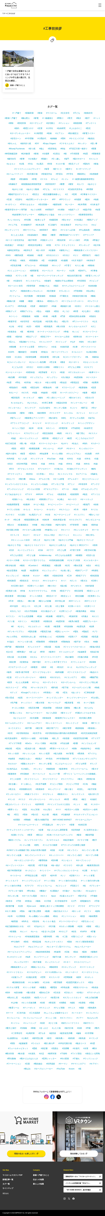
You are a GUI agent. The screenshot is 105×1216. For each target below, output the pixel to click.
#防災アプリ (65, 591)
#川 (28, 926)
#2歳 (96, 459)
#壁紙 (34, 1048)
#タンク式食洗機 (29, 1003)
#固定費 (12, 662)
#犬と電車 (60, 606)
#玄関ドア (72, 637)
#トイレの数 (25, 845)
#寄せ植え (31, 891)
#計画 (40, 428)
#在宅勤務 (28, 296)
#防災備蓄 (79, 596)
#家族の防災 (95, 647)
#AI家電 (33, 352)
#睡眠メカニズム (38, 967)
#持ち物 (55, 357)
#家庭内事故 (81, 611)
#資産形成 (61, 494)
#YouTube (51, 459)
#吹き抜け (31, 499)
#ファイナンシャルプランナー (27, 169)
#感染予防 (87, 210)
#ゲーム (35, 682)
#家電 (36, 118)
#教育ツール (14, 1008)
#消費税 (62, 1003)
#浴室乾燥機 (30, 357)
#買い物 (23, 443)
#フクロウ (68, 865)
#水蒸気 (31, 1053)
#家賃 (82, 916)
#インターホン (15, 408)
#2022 (10, 464)
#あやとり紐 (17, 189)
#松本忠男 (40, 225)
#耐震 (69, 438)
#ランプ (93, 764)
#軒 (12, 626)
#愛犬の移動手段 (41, 820)
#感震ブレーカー (90, 621)
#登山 (38, 311)
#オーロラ (72, 499)
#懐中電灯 (36, 662)
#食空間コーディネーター (37, 199)
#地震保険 (78, 377)
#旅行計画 (69, 1028)
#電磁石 (85, 631)
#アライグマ (94, 906)
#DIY (37, 143)
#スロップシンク (69, 967)
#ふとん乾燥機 (22, 682)
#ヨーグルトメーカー (43, 1069)
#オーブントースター (15, 865)
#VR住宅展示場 (65, 1043)
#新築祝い (92, 728)
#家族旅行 (13, 387)
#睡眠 (93, 296)
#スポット (89, 977)
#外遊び (20, 245)
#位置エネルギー (67, 896)
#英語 (96, 311)
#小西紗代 (42, 138)
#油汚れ (91, 418)
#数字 (94, 840)
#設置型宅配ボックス (75, 982)
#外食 (22, 591)
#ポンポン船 (13, 896)
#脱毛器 (95, 637)
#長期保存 (40, 789)
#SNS (8, 255)
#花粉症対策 (57, 576)
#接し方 (55, 738)
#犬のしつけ (15, 611)
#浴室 (8, 357)
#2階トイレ (92, 936)
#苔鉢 (25, 814)
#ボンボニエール (93, 520)
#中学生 (69, 174)
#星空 (22, 448)
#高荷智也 (52, 148)
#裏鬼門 (86, 504)
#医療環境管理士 (85, 215)
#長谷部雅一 (43, 204)
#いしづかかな (14, 220)
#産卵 (78, 977)
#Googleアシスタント (30, 692)
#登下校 (65, 687)
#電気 (75, 631)
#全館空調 (64, 347)
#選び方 (65, 321)
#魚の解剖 (69, 657)
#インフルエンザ (89, 743)
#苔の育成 (9, 698)
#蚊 (8, 814)
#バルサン (51, 509)
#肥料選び (21, 652)
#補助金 (95, 357)
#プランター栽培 (16, 891)
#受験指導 (53, 642)
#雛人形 (77, 708)
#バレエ (27, 509)
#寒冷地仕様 (10, 565)
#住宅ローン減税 (28, 738)
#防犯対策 (21, 123)
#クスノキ (14, 535)
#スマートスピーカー (48, 443)
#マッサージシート (37, 799)
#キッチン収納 (60, 408)
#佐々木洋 (40, 250)
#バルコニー (77, 352)
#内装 (97, 748)
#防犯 (26, 942)
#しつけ (66, 311)
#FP (53, 199)
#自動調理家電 (13, 504)
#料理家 (89, 189)
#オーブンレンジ (83, 860)
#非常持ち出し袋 (28, 637)
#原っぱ (32, 652)
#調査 (9, 337)
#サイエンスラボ (76, 138)
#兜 (78, 703)
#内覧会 (28, 901)
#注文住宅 (65, 113)
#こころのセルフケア (85, 438)
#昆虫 (18, 748)
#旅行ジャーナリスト (70, 1023)
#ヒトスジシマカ (65, 474)
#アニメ (71, 484)
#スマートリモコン (15, 972)
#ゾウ (95, 631)
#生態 (47, 626)
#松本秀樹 (82, 204)
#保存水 (9, 901)
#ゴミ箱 (11, 621)
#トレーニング (30, 1023)
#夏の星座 (31, 992)
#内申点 (25, 921)
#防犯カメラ (52, 301)
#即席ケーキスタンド (59, 748)
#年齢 (54, 306)
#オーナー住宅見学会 (15, 240)
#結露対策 (34, 570)
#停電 (34, 179)
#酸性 (93, 469)
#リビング (94, 281)
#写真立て (74, 886)
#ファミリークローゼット (75, 647)
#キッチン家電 (45, 764)
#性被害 (57, 952)
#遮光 (80, 779)
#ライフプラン (67, 779)
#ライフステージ (50, 779)
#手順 (96, 901)
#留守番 (28, 728)
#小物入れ (58, 469)
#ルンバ (23, 931)
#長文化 (12, 789)
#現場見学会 (46, 174)
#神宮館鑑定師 (11, 154)
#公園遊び (54, 891)
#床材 (43, 667)
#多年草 (53, 875)
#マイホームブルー (84, 820)
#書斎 (30, 301)
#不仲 (11, 601)
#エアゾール (81, 474)
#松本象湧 (25, 154)
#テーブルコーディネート (73, 301)
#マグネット (48, 794)
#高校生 (92, 316)
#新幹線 (94, 525)
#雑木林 (26, 576)
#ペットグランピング (31, 881)
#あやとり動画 (33, 189)
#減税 (72, 1003)
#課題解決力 (85, 901)
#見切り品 (90, 555)
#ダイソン (22, 621)
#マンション (64, 123)
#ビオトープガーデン (72, 357)
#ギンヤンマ (70, 957)
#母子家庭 (37, 962)
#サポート (71, 448)
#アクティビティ (15, 474)
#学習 (20, 326)
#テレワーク (93, 301)
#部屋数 (13, 931)
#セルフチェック (35, 947)
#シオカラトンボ (14, 957)
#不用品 (13, 260)
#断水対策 (9, 1053)
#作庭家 (77, 199)
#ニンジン (77, 535)
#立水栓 (46, 982)
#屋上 (97, 926)
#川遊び (66, 891)
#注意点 (56, 154)
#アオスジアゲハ (51, 489)
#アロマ (28, 494)
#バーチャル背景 (27, 347)
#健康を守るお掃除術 (64, 281)
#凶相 (95, 504)
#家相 (36, 154)
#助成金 (95, 987)
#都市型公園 (37, 1038)
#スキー (67, 962)
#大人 (51, 474)
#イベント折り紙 (25, 642)
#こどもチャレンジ (63, 764)
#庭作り (69, 169)
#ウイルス (35, 1043)
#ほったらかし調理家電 (57, 830)
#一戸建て (16, 113)
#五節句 (18, 199)
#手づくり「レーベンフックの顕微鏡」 (80, 774)
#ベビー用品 (39, 504)
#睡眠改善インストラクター (86, 250)
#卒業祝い (47, 692)
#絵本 (31, 428)
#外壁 (92, 1043)
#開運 (93, 148)
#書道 (62, 362)
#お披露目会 (12, 1038)
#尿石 (49, 1038)
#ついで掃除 (40, 743)
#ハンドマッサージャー (77, 698)
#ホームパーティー (15, 174)
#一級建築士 (47, 118)
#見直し (80, 789)
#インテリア (30, 408)
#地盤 (34, 393)
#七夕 (72, 342)
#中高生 (49, 759)
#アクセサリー (44, 469)
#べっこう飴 (51, 1018)
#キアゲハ (94, 1064)
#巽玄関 (52, 1003)
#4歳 (60, 464)
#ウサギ (81, 906)
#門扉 (62, 316)
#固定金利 (34, 387)
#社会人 (75, 443)
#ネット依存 (13, 753)
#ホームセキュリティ (14, 723)
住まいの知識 (38, 1179)
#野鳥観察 (43, 265)
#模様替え (81, 174)
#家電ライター (88, 133)
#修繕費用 (93, 916)
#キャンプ (56, 265)
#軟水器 (21, 1053)
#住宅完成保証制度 (89, 733)
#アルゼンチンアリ (89, 489)
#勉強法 (91, 138)
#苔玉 (16, 814)
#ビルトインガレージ (16, 362)
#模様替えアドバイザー (35, 418)
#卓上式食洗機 (91, 997)
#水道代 (76, 1048)
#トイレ (65, 179)
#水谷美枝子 (66, 225)
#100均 (11, 352)
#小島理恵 (38, 133)
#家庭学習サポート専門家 (16, 210)
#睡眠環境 (53, 967)
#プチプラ (29, 886)
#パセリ (94, 870)
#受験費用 (40, 642)
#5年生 (69, 464)
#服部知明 (57, 204)
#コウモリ (10, 515)
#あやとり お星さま (57, 545)
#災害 (40, 128)
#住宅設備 (37, 321)
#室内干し (82, 271)
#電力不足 (82, 896)
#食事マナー (94, 372)
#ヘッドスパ (26, 703)
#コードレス (47, 271)
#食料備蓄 (59, 672)
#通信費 (57, 565)
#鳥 (86, 357)
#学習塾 (27, 220)
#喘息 (85, 494)
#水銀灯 (93, 799)
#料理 (75, 311)
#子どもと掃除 (74, 367)
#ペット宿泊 (49, 881)
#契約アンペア (81, 570)
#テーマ (9, 1013)
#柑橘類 (79, 555)
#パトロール (15, 875)
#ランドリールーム (79, 769)
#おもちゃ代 (92, 1018)
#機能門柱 (94, 677)
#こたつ (73, 408)
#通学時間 (47, 936)
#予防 (18, 901)
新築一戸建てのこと (41, 1175)
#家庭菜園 (77, 123)
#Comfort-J (33, 565)
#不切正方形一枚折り (78, 148)
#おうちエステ (19, 718)
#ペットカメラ (12, 881)
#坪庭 (88, 1028)
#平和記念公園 (31, 875)
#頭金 (92, 611)
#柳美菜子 (43, 306)
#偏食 (78, 1033)
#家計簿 (39, 728)
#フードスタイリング (77, 672)
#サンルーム (48, 448)
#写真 (86, 240)
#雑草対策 (52, 1053)
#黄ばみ (27, 1069)
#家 (8, 281)
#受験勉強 (65, 642)
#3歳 (43, 464)
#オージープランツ (60, 352)
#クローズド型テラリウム (34, 560)
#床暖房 (34, 667)
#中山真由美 (84, 230)
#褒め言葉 (78, 565)
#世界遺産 (50, 1064)
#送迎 (42, 1023)
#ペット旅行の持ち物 (90, 881)
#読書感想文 (23, 525)
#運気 (30, 413)
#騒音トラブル (14, 840)
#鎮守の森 (56, 957)
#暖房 (93, 393)
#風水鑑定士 (73, 133)
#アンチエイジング (15, 489)
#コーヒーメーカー (14, 372)
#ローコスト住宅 (15, 286)
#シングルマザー (21, 962)
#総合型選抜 (12, 570)
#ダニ (93, 326)
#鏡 (85, 804)
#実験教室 (96, 154)
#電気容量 (32, 631)
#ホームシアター (34, 723)
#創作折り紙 (25, 143)
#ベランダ (93, 1038)
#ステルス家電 (13, 987)
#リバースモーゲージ (68, 921)
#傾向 (81, 342)
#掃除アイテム (26, 311)
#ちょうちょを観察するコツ (56, 1013)
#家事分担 (77, 337)
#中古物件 (15, 942)
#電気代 (86, 164)
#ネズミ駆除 (10, 911)
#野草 (42, 652)
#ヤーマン (63, 1064)
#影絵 (75, 952)
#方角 (53, 591)
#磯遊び (42, 891)
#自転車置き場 (59, 520)
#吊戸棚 (13, 703)
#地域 (75, 489)
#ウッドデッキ (37, 459)
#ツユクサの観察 (50, 845)
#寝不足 (84, 408)
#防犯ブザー (45, 337)
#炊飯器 (52, 296)
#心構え (60, 499)
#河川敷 (52, 926)
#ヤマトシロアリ (78, 1064)
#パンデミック (68, 423)
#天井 (11, 550)
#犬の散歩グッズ (48, 611)
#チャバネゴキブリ (39, 687)
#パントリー (45, 870)
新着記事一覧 (8, 1179)
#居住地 (35, 921)
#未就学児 (88, 428)
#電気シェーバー (62, 631)
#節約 (16, 128)
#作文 (97, 565)
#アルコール (30, 265)
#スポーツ (95, 443)
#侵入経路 (58, 753)
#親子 (87, 118)
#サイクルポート (50, 581)
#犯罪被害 (43, 372)
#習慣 (54, 393)
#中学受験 (29, 138)
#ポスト (44, 896)
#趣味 (40, 398)
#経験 (36, 316)
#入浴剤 (21, 515)
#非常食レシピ (45, 637)
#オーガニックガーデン (24, 860)
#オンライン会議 (14, 855)
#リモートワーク (90, 332)
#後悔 (97, 911)
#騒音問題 (89, 835)
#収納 (49, 133)
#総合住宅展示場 (74, 276)
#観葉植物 (83, 387)
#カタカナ (12, 764)
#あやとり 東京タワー (79, 545)
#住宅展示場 (32, 174)
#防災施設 (21, 596)
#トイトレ (15, 1023)
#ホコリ (95, 616)
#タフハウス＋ (66, 1018)
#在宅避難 (34, 718)
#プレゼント (64, 291)
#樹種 (33, 1028)
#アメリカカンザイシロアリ (85, 759)
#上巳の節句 (44, 408)
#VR (97, 454)
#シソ (63, 875)
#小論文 (10, 642)
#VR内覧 (10, 459)
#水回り (78, 306)
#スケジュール (15, 936)
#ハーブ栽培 (89, 703)
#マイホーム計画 (68, 230)
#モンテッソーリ (12, 230)
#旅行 (97, 255)
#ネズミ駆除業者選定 (85, 942)
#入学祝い (41, 474)
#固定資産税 (47, 433)
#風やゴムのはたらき (29, 1058)
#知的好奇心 (86, 748)
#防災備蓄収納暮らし (52, 194)
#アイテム (92, 753)
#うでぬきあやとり (13, 494)
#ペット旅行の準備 (13, 886)
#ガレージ (13, 393)
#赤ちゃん (12, 143)
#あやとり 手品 (14, 545)
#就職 (24, 387)
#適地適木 (92, 1008)
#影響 (75, 743)
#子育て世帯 (75, 550)
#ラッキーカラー (13, 794)
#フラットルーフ (78, 662)
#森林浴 (42, 677)
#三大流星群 (34, 1013)
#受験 (85, 382)
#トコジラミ (79, 515)
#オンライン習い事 (90, 850)
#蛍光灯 (60, 667)
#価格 (38, 901)
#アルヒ (50, 494)
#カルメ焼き (49, 535)
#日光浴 (57, 992)
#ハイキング (29, 398)
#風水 (78, 118)
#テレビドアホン (74, 454)
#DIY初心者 (60, 601)
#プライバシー (14, 433)
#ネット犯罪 (44, 753)
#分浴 (47, 515)
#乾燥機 (49, 616)
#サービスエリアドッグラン (20, 952)
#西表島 (80, 753)
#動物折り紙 (65, 306)
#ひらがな (88, 708)
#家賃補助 (41, 296)
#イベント (13, 316)
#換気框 (71, 1038)
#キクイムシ (64, 509)
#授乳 (36, 845)
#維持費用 (41, 413)
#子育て (68, 265)
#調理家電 (34, 271)
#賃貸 (93, 387)
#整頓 (44, 235)
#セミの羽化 (12, 637)
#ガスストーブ (12, 687)
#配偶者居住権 (18, 982)
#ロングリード (54, 789)
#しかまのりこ (75, 128)
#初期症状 (47, 621)
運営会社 (6, 1193)
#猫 (65, 154)
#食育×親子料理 (22, 672)
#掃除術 (91, 265)
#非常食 (27, 382)
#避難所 (94, 952)
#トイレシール (13, 1018)
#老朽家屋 (89, 586)
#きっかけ (43, 1028)
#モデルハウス (81, 225)
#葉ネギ (95, 769)
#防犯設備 (36, 942)
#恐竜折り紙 (11, 591)
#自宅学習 (24, 321)
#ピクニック (61, 886)
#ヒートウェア (54, 703)
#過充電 (31, 865)
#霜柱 (83, 677)
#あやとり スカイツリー (35, 545)
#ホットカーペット (54, 723)
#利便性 (95, 570)
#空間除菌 (68, 977)
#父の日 (9, 652)
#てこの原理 (15, 779)
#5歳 (78, 464)
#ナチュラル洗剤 (77, 418)
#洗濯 (32, 306)
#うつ (53, 372)
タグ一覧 (6, 1184)
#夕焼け (80, 992)
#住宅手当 (37, 733)
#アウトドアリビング (20, 423)
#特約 (84, 443)
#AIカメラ (10, 479)
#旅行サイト (88, 1023)
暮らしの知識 (38, 1184)
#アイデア (96, 738)
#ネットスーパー (56, 855)
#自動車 (26, 504)
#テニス (71, 1008)
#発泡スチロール (80, 987)
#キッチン (82, 143)
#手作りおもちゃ (27, 204)
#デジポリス (76, 586)
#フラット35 (21, 276)
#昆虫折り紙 (30, 748)
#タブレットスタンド (72, 997)
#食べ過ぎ (55, 865)
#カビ (94, 225)
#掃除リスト (59, 367)
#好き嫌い (13, 784)
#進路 (47, 311)
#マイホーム (51, 113)
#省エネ (38, 382)
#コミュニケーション (17, 271)
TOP (3, 13)
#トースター (77, 1013)
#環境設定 (74, 382)
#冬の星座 (64, 1058)
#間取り (60, 118)
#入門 (73, 901)
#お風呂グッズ (35, 515)
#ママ (58, 809)
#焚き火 (10, 525)
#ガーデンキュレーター (20, 133)
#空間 (42, 977)
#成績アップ (73, 210)
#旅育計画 (55, 997)
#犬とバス (26, 606)
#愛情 (22, 413)
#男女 (75, 799)
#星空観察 (58, 982)
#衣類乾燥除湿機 (56, 560)
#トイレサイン (92, 1013)
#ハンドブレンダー (55, 698)
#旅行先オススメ (61, 911)
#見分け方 (89, 398)
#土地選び (32, 159)
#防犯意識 (94, 576)
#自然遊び (9, 245)
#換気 (22, 260)
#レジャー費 (54, 774)
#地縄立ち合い (25, 759)
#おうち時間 (36, 210)
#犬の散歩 (65, 377)
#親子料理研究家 (14, 870)
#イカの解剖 (33, 982)
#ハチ (7, 520)
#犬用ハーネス (74, 606)
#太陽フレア (17, 977)
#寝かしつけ (94, 515)
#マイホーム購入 (92, 306)
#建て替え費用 (34, 911)
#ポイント (50, 428)
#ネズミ (69, 433)
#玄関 (74, 194)
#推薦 (47, 911)
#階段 (13, 448)
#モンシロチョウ (81, 530)
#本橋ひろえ (44, 286)
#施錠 (94, 784)
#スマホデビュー (34, 972)
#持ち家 (79, 865)
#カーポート (74, 362)
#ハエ (69, 667)
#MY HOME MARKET (62, 820)
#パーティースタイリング (49, 332)
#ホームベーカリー (34, 713)
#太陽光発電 (31, 977)
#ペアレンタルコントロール (66, 870)
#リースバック (39, 774)
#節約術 (18, 337)
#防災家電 (78, 591)
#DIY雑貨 (23, 377)
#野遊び (96, 240)
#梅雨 (59, 433)
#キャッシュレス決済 (20, 540)
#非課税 (82, 1003)
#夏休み (40, 301)
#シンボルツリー (86, 448)
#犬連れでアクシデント (77, 469)
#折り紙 (32, 148)
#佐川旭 (96, 245)
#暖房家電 (69, 703)
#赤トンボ (76, 911)
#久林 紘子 (95, 204)
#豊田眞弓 (86, 255)
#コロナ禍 (60, 164)
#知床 (27, 957)
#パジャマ (37, 423)
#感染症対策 (61, 403)
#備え (41, 148)
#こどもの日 (17, 367)
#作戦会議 (65, 987)
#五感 (9, 199)
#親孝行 (52, 652)
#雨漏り (44, 159)
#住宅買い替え (51, 321)
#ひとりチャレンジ (90, 479)
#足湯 (9, 677)
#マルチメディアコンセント (86, 814)
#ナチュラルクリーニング (73, 286)
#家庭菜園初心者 (31, 520)
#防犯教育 (11, 581)
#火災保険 (22, 657)
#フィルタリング (66, 652)
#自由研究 (61, 128)
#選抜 (69, 942)
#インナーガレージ (79, 403)
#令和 (10, 916)
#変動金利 (47, 387)
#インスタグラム (33, 281)
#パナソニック (51, 423)
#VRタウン (43, 347)
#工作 (69, 576)
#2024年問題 (22, 464)
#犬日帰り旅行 (17, 586)
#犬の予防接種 (31, 611)
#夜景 (29, 835)
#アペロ (65, 489)
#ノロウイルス (53, 840)
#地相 (96, 199)
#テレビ (54, 179)
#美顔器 (47, 647)
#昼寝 (71, 825)
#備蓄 (21, 301)
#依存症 (29, 474)
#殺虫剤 (42, 748)
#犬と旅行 (92, 342)
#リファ (87, 911)
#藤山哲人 (25, 118)
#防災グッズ (74, 164)
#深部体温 (30, 372)
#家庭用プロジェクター (65, 718)
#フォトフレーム (45, 886)
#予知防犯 (75, 428)
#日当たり (68, 992)
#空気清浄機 (15, 265)
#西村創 (96, 230)
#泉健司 (47, 281)
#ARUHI (39, 494)
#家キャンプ (66, 713)
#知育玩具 (81, 626)
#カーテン (61, 271)
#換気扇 (82, 1038)
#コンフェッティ (49, 570)
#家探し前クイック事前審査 (52, 906)
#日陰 (67, 952)
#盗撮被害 (23, 1043)
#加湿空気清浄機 (80, 738)
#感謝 (81, 1008)
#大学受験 (89, 1033)
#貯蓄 (93, 931)
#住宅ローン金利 (90, 809)
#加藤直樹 (53, 220)
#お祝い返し (66, 570)
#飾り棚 (31, 601)
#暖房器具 (15, 398)
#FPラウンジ (64, 199)
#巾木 (76, 509)
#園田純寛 (18, 255)
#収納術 (30, 255)
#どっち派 (22, 459)
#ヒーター (69, 204)
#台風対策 (30, 1033)
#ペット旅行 (74, 240)
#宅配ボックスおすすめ (85, 713)
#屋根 (88, 926)
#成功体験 (18, 992)
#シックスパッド (52, 962)
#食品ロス (94, 672)
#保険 (74, 748)
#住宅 (10, 733)
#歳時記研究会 (13, 250)
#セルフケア (19, 947)
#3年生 (34, 464)
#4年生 (52, 464)
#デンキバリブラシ (16, 631)
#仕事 (75, 347)
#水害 (85, 1048)
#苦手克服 (43, 865)
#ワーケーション (14, 1064)
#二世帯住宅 (17, 1033)
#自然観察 (94, 174)
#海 (57, 936)
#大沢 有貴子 (77, 260)
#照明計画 (90, 779)
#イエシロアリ (71, 677)
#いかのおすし (17, 403)
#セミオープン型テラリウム (59, 947)
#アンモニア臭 (57, 484)
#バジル (94, 509)
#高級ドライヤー (32, 794)
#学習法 (59, 174)
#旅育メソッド (40, 997)
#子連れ (76, 1058)
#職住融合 (38, 1064)
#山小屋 (45, 814)
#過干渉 (77, 642)
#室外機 (54, 860)
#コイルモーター (91, 560)
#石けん (12, 342)
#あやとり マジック (85, 540)
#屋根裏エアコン (46, 499)
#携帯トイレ (13, 809)
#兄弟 (32, 443)
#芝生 (65, 692)
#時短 (62, 148)
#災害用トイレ (94, 596)
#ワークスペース (88, 347)
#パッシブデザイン (86, 423)
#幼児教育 (35, 621)
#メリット (81, 413)
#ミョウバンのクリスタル (16, 484)
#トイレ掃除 (57, 454)
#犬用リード (90, 606)
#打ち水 (42, 1033)
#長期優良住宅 (25, 789)
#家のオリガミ (75, 398)
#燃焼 (22, 565)
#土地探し (25, 769)
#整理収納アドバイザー (69, 235)
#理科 (63, 138)
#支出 (86, 642)
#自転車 (45, 520)
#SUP (60, 448)
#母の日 (34, 814)
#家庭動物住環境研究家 (31, 184)
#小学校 (47, 901)
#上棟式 (25, 1038)
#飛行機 (22, 479)
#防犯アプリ (81, 576)
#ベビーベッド (72, 504)
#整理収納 (43, 860)
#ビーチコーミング (62, 515)
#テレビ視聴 (59, 1008)
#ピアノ (13, 291)
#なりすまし (32, 403)
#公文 (94, 321)
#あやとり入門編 (66, 540)
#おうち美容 (51, 713)
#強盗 (13, 438)
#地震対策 (60, 621)
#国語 (56, 286)
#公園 (84, 870)
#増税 (91, 1003)
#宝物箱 (23, 1028)
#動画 (55, 814)
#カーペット (64, 535)
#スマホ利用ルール (53, 972)
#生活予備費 (41, 784)
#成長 (20, 698)
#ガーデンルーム (68, 682)
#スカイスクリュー (82, 962)
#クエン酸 (79, 265)
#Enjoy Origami (49, 143)
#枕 (84, 886)
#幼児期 (53, 743)
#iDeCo (28, 743)
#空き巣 (53, 362)
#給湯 (84, 723)
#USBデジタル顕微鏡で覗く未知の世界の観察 (26, 850)
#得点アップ (31, 337)
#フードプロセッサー (42, 672)
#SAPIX (83, 931)
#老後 (52, 850)
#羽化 (17, 382)
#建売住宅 (11, 159)
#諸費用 (95, 382)
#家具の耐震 (74, 621)
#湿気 (24, 809)
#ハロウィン (11, 204)
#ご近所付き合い (91, 830)
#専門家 (8, 647)
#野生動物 (11, 1058)
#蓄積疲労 (22, 352)
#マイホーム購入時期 (32, 530)
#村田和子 (43, 230)
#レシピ (75, 332)
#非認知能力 (32, 235)
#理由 (22, 911)
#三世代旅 (21, 1013)
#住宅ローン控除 (72, 809)
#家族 (96, 164)
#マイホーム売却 (62, 337)
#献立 (83, 799)
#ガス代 (25, 393)
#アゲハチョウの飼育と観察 (73, 845)
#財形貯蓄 (10, 906)
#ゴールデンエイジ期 (81, 687)
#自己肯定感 (10, 443)
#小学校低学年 (61, 901)
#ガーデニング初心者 (89, 682)
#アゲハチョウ (93, 992)
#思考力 (32, 454)
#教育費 (57, 626)
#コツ (75, 255)
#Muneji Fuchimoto (17, 148)
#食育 (46, 169)
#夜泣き (39, 835)
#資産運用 (74, 494)
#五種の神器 (83, 657)
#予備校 (94, 896)
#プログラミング (31, 433)
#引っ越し (56, 159)
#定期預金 (24, 662)
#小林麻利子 (26, 225)
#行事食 (94, 271)
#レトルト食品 (49, 921)
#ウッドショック (90, 1058)
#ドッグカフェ (36, 377)
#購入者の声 (49, 1043)
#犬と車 (37, 606)
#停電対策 (63, 428)
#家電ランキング (92, 276)
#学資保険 (68, 626)
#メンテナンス (78, 794)
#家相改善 (46, 718)
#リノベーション (69, 916)
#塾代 (96, 1028)
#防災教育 (9, 596)
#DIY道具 (14, 606)
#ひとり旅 (53, 1023)
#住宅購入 (50, 123)
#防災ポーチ (51, 596)
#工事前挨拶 (89, 692)
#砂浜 (73, 931)
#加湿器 (66, 738)
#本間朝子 (49, 210)
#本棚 (34, 525)
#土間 (71, 271)
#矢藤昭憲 (52, 260)
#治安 (20, 906)
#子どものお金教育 (63, 555)
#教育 (22, 454)
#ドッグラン (52, 377)
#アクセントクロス (26, 469)
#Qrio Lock (31, 906)
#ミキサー (95, 804)
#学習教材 (24, 774)
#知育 (97, 210)
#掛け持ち (90, 535)
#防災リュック (93, 591)
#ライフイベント (32, 779)
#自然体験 (92, 286)
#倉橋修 (53, 138)
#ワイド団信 (76, 1053)
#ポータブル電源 (29, 896)
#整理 (53, 235)
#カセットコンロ (90, 362)
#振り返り (69, 789)
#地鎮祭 (44, 393)
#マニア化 (13, 225)
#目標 (42, 1003)
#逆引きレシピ (87, 921)
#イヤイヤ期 (83, 840)
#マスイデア (55, 413)
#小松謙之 (78, 220)
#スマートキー (92, 337)
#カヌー (26, 535)
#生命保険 (11, 413)
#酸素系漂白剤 (93, 865)
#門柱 (24, 687)
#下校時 (63, 1053)
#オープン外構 (92, 855)
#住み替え (90, 291)
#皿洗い (20, 601)
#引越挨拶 (65, 814)
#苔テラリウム (29, 230)
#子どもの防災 (16, 555)
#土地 (11, 326)
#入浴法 (18, 357)
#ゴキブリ (88, 367)
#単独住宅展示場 (79, 296)
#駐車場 (30, 332)
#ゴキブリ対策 (73, 560)
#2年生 (88, 459)
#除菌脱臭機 (34, 448)
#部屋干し (60, 616)
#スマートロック (87, 967)
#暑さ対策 (40, 703)
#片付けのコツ (52, 255)
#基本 (84, 509)
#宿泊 (90, 982)
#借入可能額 (46, 525)
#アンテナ (95, 484)
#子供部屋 (74, 154)
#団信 (56, 311)
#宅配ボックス (46, 240)
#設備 (57, 647)
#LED (29, 326)
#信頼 (79, 1028)
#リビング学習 (72, 784)
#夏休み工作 (44, 992)
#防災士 (35, 194)
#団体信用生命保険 (77, 316)
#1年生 (70, 459)
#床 (56, 387)
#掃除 (11, 123)
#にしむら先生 (17, 235)
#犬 (66, 194)
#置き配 (63, 586)
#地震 (85, 154)
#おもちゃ (11, 164)
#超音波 (52, 1033)
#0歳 (61, 459)
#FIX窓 (95, 657)
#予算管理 (74, 525)
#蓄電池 (53, 987)
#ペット (97, 118)
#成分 (88, 565)
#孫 (57, 692)
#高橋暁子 (13, 184)
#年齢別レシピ (51, 530)
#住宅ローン (15, 138)
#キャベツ (65, 530)
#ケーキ (95, 530)
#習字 (43, 875)
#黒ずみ (84, 581)
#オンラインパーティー (35, 855)
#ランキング (84, 245)
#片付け (66, 255)
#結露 (23, 570)
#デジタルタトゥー (77, 372)
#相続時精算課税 (43, 952)
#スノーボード (72, 972)
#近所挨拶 (75, 830)
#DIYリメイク (90, 601)
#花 (51, 667)
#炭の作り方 (93, 794)
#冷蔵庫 (45, 154)
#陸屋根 (92, 662)
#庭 (31, 276)
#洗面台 (54, 1048)
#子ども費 (61, 550)
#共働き (84, 616)
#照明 (37, 326)
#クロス (35, 581)
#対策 (49, 164)
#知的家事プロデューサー (23, 215)
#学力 (11, 469)
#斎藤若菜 (29, 113)
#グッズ (13, 692)
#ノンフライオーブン (34, 840)
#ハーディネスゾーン (69, 393)
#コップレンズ (12, 576)
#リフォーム (15, 296)
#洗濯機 (65, 1048)
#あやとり (92, 184)
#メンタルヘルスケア (78, 326)
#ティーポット (29, 1008)
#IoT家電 (70, 753)
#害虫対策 (61, 240)
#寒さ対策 (60, 326)
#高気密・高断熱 (62, 708)
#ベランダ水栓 (13, 509)
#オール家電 (58, 479)
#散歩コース (81, 1043)
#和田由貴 (22, 306)
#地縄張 (11, 759)
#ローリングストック (29, 438)
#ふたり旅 (56, 1028)
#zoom (72, 1069)
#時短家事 (44, 454)
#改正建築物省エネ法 (14, 926)
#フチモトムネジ (67, 143)
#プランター (95, 886)
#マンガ (11, 799)
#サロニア (63, 931)
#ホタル (33, 657)
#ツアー (80, 1018)
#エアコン (59, 133)
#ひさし (21, 626)
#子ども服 (31, 555)
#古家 (61, 850)
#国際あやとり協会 (46, 215)
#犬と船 (48, 606)
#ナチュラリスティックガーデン (21, 830)
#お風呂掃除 (91, 352)
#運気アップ (92, 220)
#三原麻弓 (52, 225)
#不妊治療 (64, 743)
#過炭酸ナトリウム (27, 342)
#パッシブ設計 (18, 428)
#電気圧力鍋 (45, 631)
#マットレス (55, 799)
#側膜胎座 (50, 769)
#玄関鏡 (84, 637)
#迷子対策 (92, 789)
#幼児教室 (51, 291)
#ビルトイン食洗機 (37, 362)
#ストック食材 (29, 987)
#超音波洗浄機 (66, 1033)
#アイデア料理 (15, 743)
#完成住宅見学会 (75, 189)
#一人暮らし (26, 784)
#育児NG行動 (90, 550)
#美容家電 (44, 357)
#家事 (22, 159)
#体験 (95, 642)
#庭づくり (57, 169)
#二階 (65, 936)
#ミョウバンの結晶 (39, 484)
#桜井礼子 (28, 250)
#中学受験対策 (62, 759)
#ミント (77, 804)
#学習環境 (81, 281)
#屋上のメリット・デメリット (18, 804)
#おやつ (64, 443)
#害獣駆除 (33, 260)
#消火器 (10, 657)
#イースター (91, 377)
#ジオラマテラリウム (38, 591)
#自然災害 (82, 825)
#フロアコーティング (18, 667)
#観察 (12, 179)
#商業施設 (46, 565)
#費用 (46, 576)
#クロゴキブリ (75, 520)
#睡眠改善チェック (19, 967)
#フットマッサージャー (25, 677)
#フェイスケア (34, 647)
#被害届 (14, 921)
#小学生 (49, 128)
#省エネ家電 (50, 382)
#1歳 (79, 459)
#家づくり (95, 723)
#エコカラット (34, 626)
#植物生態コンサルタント (32, 291)
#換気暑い (59, 1038)
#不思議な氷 (47, 825)
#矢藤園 (64, 260)
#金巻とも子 (40, 220)
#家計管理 (67, 728)
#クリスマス (59, 189)
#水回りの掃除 (43, 367)
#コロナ (36, 576)
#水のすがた (55, 677)
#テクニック (44, 1008)
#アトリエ (95, 494)
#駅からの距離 (45, 601)
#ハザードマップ (83, 169)
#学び (94, 408)
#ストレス (93, 159)
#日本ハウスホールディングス (60, 835)
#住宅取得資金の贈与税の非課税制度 (61, 733)
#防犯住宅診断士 (35, 245)
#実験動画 (26, 316)
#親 (21, 332)
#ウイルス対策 (33, 489)
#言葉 (27, 1064)
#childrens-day (45, 555)
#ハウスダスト (15, 728)
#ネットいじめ (29, 753)
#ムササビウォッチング (86, 667)
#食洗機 (11, 377)
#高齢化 (94, 474)
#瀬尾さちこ (64, 250)
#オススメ (93, 433)
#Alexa (32, 479)
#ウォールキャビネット (18, 1048)
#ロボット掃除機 (66, 926)
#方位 (30, 164)
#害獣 (12, 1043)
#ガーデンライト (50, 682)
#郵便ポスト (62, 794)
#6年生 (87, 464)
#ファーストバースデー (51, 657)
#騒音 (79, 835)
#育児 (69, 118)
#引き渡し (95, 698)
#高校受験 (47, 708)
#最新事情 (63, 769)
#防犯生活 (24, 581)
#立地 (85, 784)
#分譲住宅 (17, 281)
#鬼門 (66, 159)
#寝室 (70, 184)
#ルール (34, 931)
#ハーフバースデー (35, 698)
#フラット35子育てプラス (56, 662)
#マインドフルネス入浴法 (59, 804)
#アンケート (91, 123)
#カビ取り (47, 809)
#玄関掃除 (60, 637)
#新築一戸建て (11, 118)
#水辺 (41, 1053)
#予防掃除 (78, 291)
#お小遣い (77, 891)
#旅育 (40, 255)
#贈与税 (54, 687)
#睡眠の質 (11, 301)
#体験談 (8, 276)
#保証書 (44, 1048)
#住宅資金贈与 (11, 738)
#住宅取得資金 (22, 733)
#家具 (9, 682)
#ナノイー (61, 825)
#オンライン (72, 850)
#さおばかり (91, 891)
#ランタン (38, 769)
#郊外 (7, 992)
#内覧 (48, 245)
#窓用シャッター (49, 1058)
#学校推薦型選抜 (32, 936)
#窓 (43, 260)
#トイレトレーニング (33, 1018)
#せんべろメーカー (83, 947)
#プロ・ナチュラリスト (65, 245)
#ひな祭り (86, 311)
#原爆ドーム (17, 499)
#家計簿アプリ (52, 728)
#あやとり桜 (49, 540)
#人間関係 (20, 916)
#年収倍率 (82, 484)
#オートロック (87, 499)
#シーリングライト (26, 550)
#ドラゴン (10, 616)
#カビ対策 (35, 809)
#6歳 (96, 464)
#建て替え (80, 433)
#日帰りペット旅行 (35, 586)
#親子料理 (32, 240)
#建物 (84, 525)
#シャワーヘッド (41, 957)
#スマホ (43, 179)
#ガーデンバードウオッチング (50, 276)
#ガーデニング (36, 123)
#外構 (45, 316)
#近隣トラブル (17, 835)
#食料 (9, 672)
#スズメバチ (54, 977)
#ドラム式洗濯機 (26, 616)
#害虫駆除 (23, 179)
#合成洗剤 (26, 997)
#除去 (55, 916)
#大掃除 (61, 210)
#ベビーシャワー (55, 504)
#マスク (22, 799)
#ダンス (73, 581)
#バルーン (38, 509)
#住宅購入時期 (12, 530)
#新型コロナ (28, 128)
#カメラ (80, 184)
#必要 (41, 830)
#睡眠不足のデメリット (18, 194)
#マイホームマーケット (28, 825)
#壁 (92, 403)
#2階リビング (77, 936)
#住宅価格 (43, 738)
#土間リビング (65, 611)
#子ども (76, 113)
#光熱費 (88, 454)
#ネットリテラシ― (66, 215)
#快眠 (96, 687)
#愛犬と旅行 (11, 1028)
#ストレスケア (45, 342)
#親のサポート (79, 159)
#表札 (63, 418)
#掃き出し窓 (12, 997)
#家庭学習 (12, 321)
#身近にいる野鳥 (92, 1053)
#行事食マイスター (89, 194)
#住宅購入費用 (85, 718)
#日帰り (94, 581)
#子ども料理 (81, 764)
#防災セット (66, 596)
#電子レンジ (15, 418)
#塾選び (38, 759)
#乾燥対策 (73, 616)
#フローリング (68, 387)
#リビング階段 (56, 784)
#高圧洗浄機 (33, 708)
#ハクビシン (30, 870)
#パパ (63, 581)
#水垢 (53, 347)
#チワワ (50, 550)
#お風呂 (40, 164)
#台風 (21, 164)
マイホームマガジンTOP (12, 1175)
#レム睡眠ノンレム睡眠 (39, 916)
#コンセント (67, 860)
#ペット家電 (89, 875)
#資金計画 (94, 652)
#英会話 (63, 382)
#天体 (40, 550)
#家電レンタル (16, 713)
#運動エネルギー (28, 764)
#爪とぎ (36, 540)
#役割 (80, 926)
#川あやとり (39, 926)
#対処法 (44, 352)
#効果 (91, 626)
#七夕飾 (14, 1003)
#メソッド (93, 413)
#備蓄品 (42, 987)
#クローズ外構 (13, 560)
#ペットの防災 (36, 596)
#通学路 (45, 438)
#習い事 (94, 143)
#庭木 (87, 199)
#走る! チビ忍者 (48, 931)
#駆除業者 (19, 647)
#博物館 (27, 820)
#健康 (84, 393)
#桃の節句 (53, 418)
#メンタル (68, 413)
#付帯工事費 (47, 403)
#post (53, 896)
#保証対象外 (68, 840)
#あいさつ (75, 692)
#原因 (95, 545)
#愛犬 (54, 230)
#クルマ (37, 535)
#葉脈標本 (12, 774)
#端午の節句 (11, 454)
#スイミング (61, 342)
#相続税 (8, 748)
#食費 (54, 316)
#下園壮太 (64, 296)
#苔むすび (66, 220)
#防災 (88, 128)
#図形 (84, 952)
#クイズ (71, 906)
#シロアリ (9, 306)
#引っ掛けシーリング (56, 398)
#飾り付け (52, 586)
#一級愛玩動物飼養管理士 (83, 179)
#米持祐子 (91, 260)
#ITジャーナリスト (80, 321)
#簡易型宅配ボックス (89, 957)
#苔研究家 (31, 286)
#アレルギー (73, 479)
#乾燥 (39, 616)
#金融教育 (82, 652)
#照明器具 (48, 326)
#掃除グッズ (11, 311)
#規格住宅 (88, 113)
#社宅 (67, 565)
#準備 (66, 332)
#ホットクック (72, 723)
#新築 (40, 113)
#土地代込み (12, 769)
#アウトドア (88, 235)
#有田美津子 (50, 184)
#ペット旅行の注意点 (68, 881)
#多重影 (16, 820)
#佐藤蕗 (52, 250)
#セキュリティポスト (54, 942)
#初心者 (16, 520)
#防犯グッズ (57, 438)
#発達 (62, 372)
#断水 (94, 1048)
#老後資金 (12, 332)
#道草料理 (39, 804)
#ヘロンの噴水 (18, 708)
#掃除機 (12, 347)
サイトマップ (8, 1188)
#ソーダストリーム (90, 972)
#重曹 (62, 184)
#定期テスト (74, 875)
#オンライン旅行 (74, 855)
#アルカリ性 (44, 479)
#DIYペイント (75, 601)
